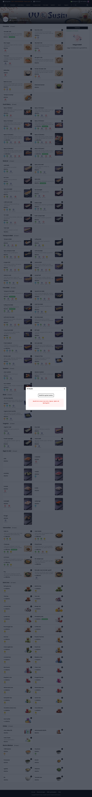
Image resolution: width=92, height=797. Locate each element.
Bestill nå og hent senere (46, 395)
